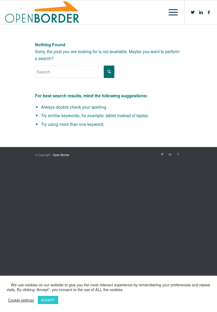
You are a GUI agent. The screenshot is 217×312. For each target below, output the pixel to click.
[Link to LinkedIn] (201, 12)
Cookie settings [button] (21, 300)
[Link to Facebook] (209, 12)
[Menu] (170, 12)
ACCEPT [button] (48, 299)
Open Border (61, 155)
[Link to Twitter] (193, 12)
